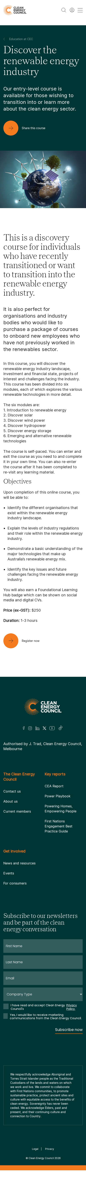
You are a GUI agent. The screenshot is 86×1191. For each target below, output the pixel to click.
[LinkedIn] (37, 728)
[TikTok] (60, 728)
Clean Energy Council (41, 1158)
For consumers (15, 883)
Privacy (49, 1148)
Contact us (12, 791)
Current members (17, 811)
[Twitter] (44, 728)
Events (8, 873)
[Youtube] (52, 728)
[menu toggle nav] (80, 10)
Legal (35, 1148)
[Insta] (30, 728)
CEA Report (54, 786)
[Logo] (43, 707)
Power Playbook (58, 796)
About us (10, 801)
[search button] (63, 10)
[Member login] (72, 10)
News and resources (19, 863)
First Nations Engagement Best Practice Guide (58, 826)
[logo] (15, 10)
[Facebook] (24, 728)
